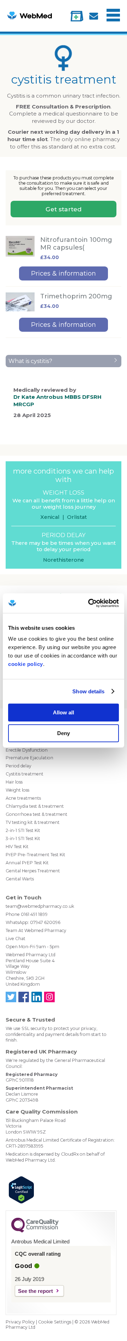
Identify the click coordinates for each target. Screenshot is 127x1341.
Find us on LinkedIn (36, 997)
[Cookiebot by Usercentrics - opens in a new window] (89, 603)
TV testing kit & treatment (33, 822)
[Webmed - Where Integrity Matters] (29, 16)
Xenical (50, 517)
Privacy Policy (20, 1322)
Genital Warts (20, 878)
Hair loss (14, 782)
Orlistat (77, 517)
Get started (63, 209)
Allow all (63, 712)
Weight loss (17, 790)
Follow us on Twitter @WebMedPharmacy (11, 997)
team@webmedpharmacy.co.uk (40, 906)
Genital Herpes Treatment (33, 870)
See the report (35, 1291)
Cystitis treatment (24, 774)
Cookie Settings (54, 1322)
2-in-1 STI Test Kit (23, 830)
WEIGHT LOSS (63, 492)
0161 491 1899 (34, 914)
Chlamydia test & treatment (35, 806)
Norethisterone (63, 560)
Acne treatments (23, 798)
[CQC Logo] (35, 1231)
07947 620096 (45, 922)
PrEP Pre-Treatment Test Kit (35, 854)
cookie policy (25, 664)
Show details (88, 691)
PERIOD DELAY (63, 535)
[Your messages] (93, 16)
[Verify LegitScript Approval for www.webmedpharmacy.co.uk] (61, 1190)
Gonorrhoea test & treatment (36, 814)
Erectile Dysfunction (27, 750)
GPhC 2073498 (22, 1100)
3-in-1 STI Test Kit (23, 838)
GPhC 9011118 (20, 1080)
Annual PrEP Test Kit (27, 862)
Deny (63, 733)
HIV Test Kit (17, 846)
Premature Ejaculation (29, 757)
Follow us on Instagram (49, 997)
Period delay (18, 765)
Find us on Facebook (23, 997)
